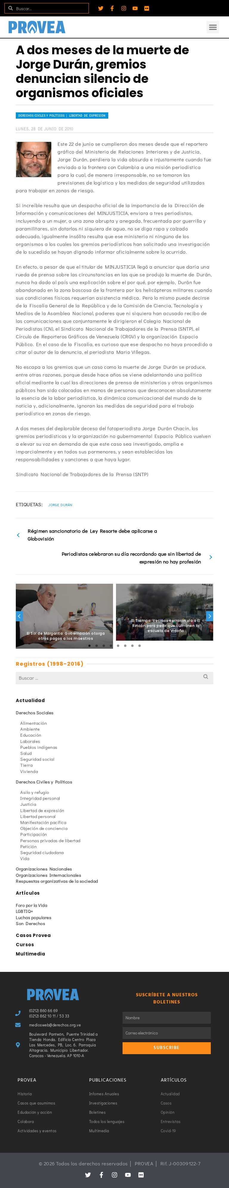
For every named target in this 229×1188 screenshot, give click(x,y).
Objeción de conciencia (43, 828)
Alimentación (33, 723)
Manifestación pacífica (43, 822)
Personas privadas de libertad (50, 840)
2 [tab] (97, 646)
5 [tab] (118, 646)
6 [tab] (125, 646)
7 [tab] (132, 646)
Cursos (25, 944)
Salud (26, 753)
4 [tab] (111, 646)
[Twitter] (100, 8)
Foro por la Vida (31, 905)
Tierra (26, 765)
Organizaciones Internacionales (48, 875)
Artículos (28, 893)
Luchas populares (33, 917)
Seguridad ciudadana (42, 852)
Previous (19, 616)
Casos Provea (33, 935)
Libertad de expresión (42, 810)
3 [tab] (104, 646)
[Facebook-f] (112, 8)
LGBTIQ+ (24, 911)
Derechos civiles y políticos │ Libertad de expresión (62, 115)
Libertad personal (38, 816)
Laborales (30, 741)
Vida (24, 858)
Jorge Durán (60, 504)
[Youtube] (135, 8)
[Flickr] (146, 8)
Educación (30, 735)
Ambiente (30, 729)
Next (209, 616)
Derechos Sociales (35, 712)
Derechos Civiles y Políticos (44, 782)
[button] (213, 27)
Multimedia (30, 954)
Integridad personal (40, 798)
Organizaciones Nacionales (44, 869)
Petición (28, 846)
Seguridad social (37, 759)
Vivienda (29, 771)
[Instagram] (123, 8)
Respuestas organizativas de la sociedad (57, 881)
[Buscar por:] (114, 677)
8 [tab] (140, 646)
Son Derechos (30, 923)
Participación (33, 834)
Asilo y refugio (34, 792)
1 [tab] (89, 646)
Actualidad (30, 700)
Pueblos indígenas (39, 747)
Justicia (28, 804)
